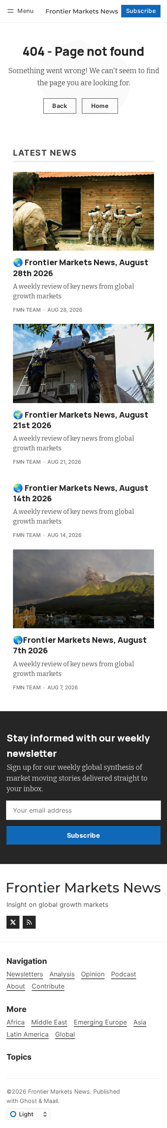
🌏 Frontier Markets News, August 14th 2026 (80, 493)
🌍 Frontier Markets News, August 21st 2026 (80, 420)
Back (59, 105)
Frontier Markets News (59, 1091)
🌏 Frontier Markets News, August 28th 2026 (80, 267)
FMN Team (27, 310)
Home (100, 105)
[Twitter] (12, 922)
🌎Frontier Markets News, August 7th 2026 (80, 645)
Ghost (28, 1100)
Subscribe (141, 10)
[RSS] (29, 922)
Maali (51, 1100)
